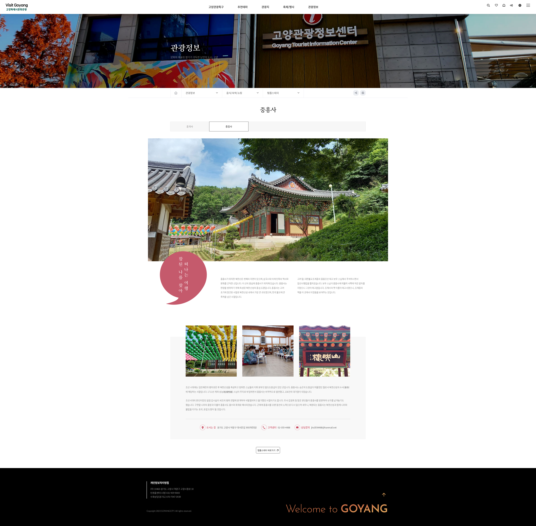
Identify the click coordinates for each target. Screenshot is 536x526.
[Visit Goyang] (17, 7)
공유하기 (356, 93)
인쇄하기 (363, 93)
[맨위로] (383, 496)
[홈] (176, 93)
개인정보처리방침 (159, 482)
